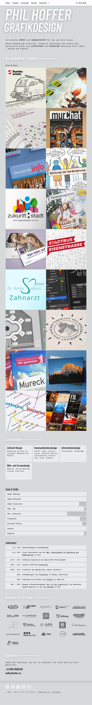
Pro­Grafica (43, 574)
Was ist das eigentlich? (57, 584)
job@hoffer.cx (44, 692)
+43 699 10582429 (14, 669)
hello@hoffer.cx (13, 673)
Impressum (56, 692)
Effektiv (49, 579)
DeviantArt (43, 565)
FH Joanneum (48, 587)
